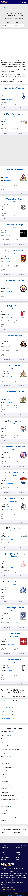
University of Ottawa (14, 199)
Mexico (17, 850)
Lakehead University (14, 472)
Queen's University (14, 250)
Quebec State (4, 847)
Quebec (4, 700)
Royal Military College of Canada (14, 555)
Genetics (9, 7)
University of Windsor (14, 391)
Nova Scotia (5, 711)
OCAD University (14, 659)
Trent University (14, 528)
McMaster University (14, 114)
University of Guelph (14, 225)
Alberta (4, 715)
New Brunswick (6, 707)
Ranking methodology (8, 889)
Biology (3, 7)
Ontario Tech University (14, 582)
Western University (14, 169)
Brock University (14, 365)
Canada (25, 7)
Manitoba (4, 704)
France (17, 857)
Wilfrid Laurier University (14, 447)
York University (14, 306)
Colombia (17, 852)
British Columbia (6, 718)
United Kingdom (19, 854)
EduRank (21, 18)
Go (25, 25)
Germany (17, 859)
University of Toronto (14, 88)
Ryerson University (14, 421)
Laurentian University (14, 498)
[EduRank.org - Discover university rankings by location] (5, 1)
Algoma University (14, 633)
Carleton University (14, 336)
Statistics (6, 107)
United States (18, 847)
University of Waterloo (14, 280)
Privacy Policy (18, 895)
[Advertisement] (14, 45)
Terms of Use (9, 895)
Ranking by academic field (14, 22)
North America (17, 7)
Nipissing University (14, 608)
